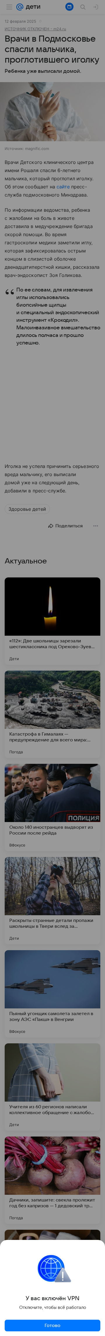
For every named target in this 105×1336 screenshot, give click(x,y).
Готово (52, 1325)
